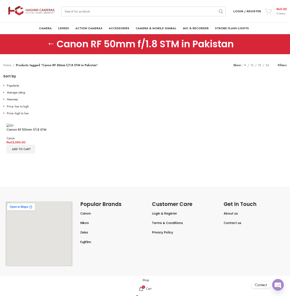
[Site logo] (30, 11)
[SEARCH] (221, 11)
